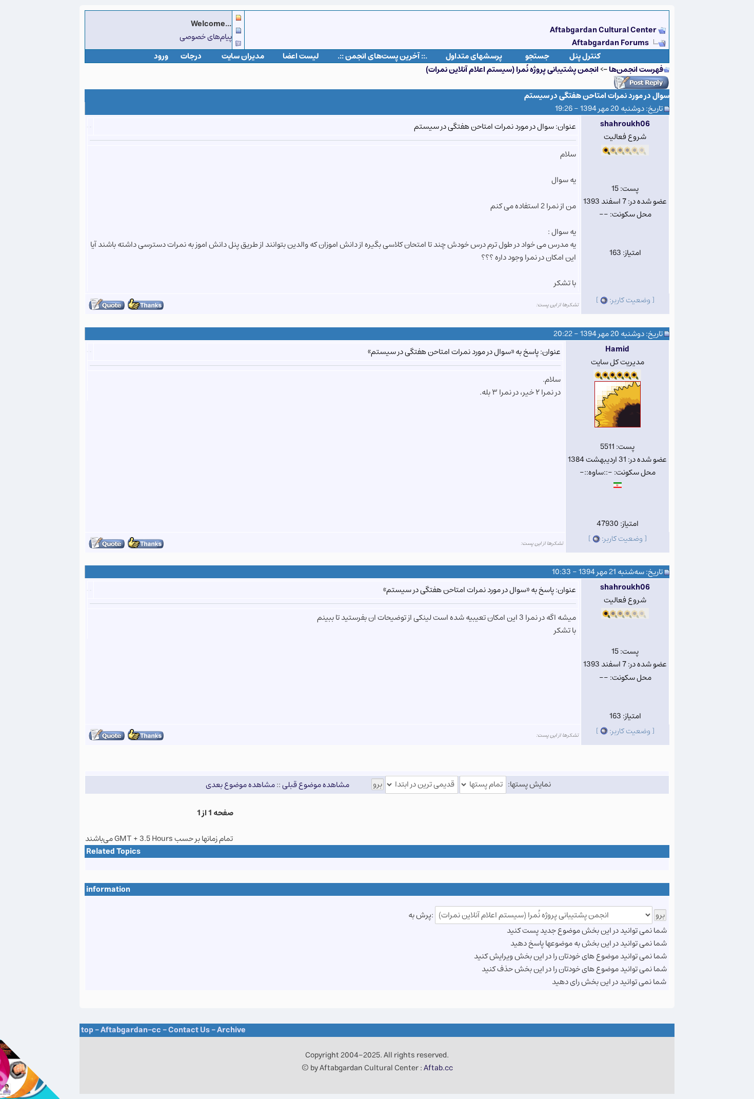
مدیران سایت (243, 56)
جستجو (537, 56)
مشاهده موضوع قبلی (315, 784)
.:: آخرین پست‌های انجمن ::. (382, 56)
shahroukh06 (625, 124)
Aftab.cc (438, 1068)
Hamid (617, 349)
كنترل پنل (585, 56)
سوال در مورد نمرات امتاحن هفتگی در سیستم (596, 96)
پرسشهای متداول (474, 56)
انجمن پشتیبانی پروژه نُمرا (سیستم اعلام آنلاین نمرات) (512, 69)
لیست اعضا (301, 56)
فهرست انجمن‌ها (636, 69)
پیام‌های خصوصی (206, 37)
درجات (191, 56)
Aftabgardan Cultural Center (604, 30)
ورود (161, 56)
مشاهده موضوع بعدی (240, 784)
